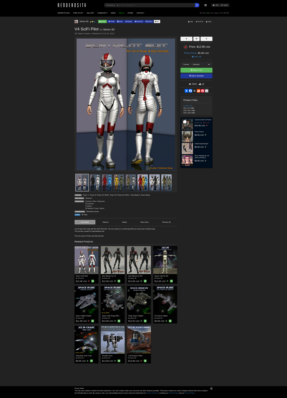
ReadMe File (187, 106)
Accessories (89, 203)
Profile (112, 21)
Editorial (105, 222)
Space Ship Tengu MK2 (110, 316)
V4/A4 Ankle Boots (201, 144)
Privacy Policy (189, 393)
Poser (130, 13)
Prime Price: (191, 53)
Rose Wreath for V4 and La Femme (202, 157)
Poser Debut (145, 195)
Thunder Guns (107, 356)
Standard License (92, 211)
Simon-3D (109, 29)
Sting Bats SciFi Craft (83, 356)
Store (121, 21)
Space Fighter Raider (83, 316)
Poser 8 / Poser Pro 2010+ (99, 195)
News (113, 13)
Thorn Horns (199, 132)
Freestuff (139, 21)
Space (102, 208)
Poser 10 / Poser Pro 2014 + (120, 195)
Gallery (90, 13)
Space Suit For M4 (161, 276)
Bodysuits (101, 201)
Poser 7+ (86, 195)
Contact (140, 13)
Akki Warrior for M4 (135, 276)
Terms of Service (152, 393)
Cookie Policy (173, 393)
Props (96, 208)
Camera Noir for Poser (203, 120)
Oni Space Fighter (161, 316)
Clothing (88, 201)
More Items (145, 222)
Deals (121, 13)
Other (94, 201)
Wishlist (149, 21)
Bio (157, 21)
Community (102, 13)
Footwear (88, 206)
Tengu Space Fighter (135, 316)
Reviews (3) (166, 222)
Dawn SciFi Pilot (82, 276)
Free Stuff (78, 13)
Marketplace (64, 13)
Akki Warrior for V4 (109, 276)
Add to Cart (197, 70)
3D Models (89, 208)
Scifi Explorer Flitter (135, 356)
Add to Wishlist (197, 76)
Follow (103, 21)
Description (85, 222)
